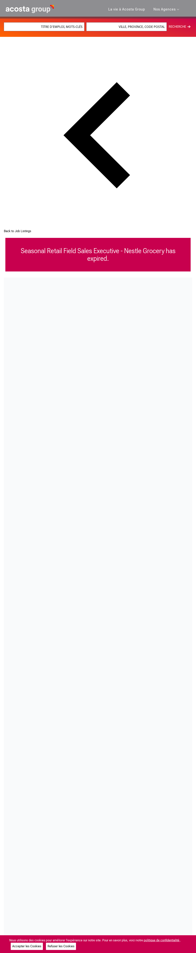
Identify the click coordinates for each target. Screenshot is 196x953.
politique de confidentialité (162, 940)
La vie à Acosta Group (126, 9)
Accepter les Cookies (26, 946)
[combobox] (44, 26)
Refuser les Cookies (60, 946)
